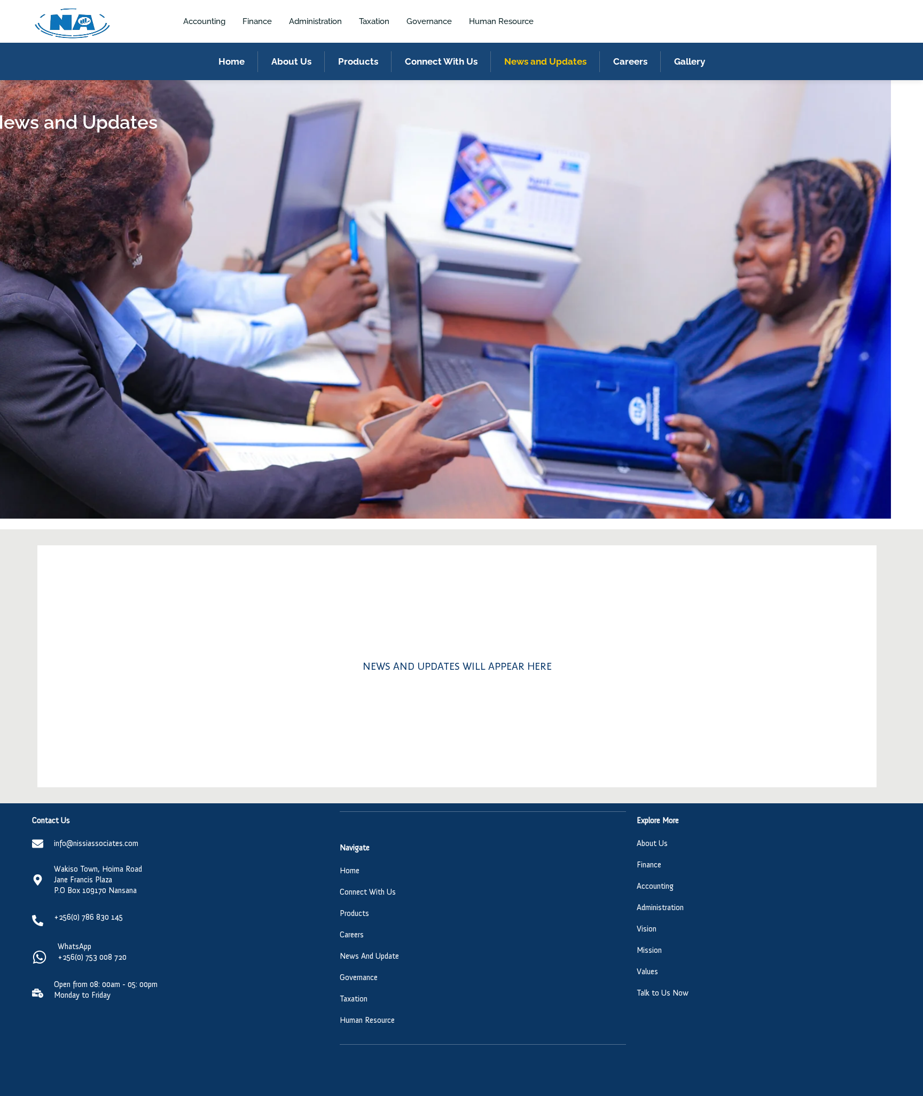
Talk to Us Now (663, 993)
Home (349, 870)
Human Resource (367, 1020)
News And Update (369, 956)
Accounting (655, 886)
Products (354, 913)
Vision (646, 929)
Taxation (353, 999)
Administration (660, 907)
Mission (649, 950)
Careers (352, 935)
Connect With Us (368, 892)
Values (647, 971)
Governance (359, 977)
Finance (649, 865)
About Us (652, 843)
